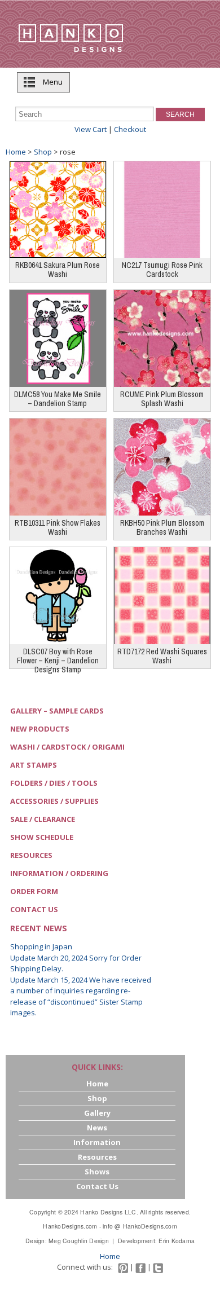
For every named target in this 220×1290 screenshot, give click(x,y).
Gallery (97, 1113)
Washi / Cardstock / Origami (67, 747)
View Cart (90, 129)
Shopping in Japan (41, 946)
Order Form (34, 891)
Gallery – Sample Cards (57, 711)
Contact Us (34, 909)
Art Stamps (33, 765)
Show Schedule (41, 837)
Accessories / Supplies (54, 801)
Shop (43, 152)
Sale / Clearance (42, 819)
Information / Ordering (59, 873)
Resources (31, 855)
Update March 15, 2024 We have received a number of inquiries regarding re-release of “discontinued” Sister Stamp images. (80, 996)
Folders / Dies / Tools (54, 783)
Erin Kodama (177, 1240)
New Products (39, 729)
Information (97, 1142)
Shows (97, 1171)
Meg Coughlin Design (79, 1240)
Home (16, 152)
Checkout (130, 129)
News (97, 1127)
